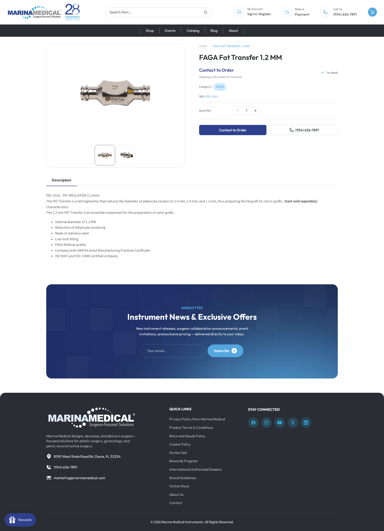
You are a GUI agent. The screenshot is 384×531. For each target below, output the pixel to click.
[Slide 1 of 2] (105, 155)
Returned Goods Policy (187, 436)
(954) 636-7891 (307, 130)
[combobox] (159, 12)
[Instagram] (266, 422)
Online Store (179, 486)
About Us (176, 494)
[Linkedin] (306, 422)
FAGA (220, 86)
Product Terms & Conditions (191, 427)
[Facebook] (253, 422)
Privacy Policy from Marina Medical (197, 419)
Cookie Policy (180, 444)
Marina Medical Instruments (182, 522)
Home (203, 46)
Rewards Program (183, 461)
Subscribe (221, 350)
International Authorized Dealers (195, 469)
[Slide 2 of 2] (126, 155)
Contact (175, 503)
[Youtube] (279, 422)
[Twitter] (293, 422)
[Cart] (372, 12)
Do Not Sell (178, 452)
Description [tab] (61, 180)
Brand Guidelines (182, 478)
